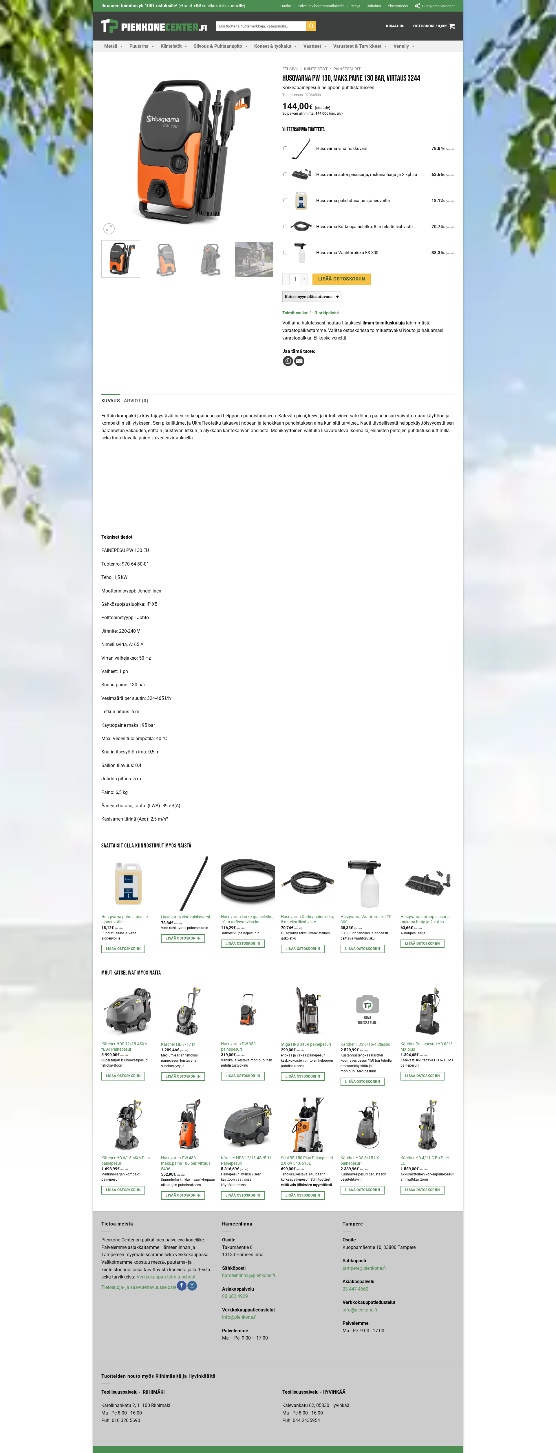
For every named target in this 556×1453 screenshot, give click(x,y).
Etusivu (290, 69)
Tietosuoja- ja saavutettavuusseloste (138, 1287)
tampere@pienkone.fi (364, 1268)
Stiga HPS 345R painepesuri (306, 1044)
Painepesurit (347, 69)
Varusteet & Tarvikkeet (357, 46)
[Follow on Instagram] (192, 1286)
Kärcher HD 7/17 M (178, 1044)
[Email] (299, 361)
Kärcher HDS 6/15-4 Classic (365, 1044)
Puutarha (139, 46)
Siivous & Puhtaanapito (218, 46)
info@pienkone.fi (239, 1317)
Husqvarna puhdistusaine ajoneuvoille (124, 919)
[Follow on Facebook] (181, 1286)
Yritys (355, 6)
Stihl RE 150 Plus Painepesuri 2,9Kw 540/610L (307, 1160)
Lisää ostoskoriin (341, 279)
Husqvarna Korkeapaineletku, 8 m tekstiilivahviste (307, 919)
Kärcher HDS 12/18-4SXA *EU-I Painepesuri (124, 1046)
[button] (395, 26)
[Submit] (311, 26)
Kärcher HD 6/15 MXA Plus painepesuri (125, 1160)
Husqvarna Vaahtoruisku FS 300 (366, 919)
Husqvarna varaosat (438, 6)
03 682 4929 (235, 1296)
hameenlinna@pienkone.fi (248, 1275)
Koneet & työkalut (272, 46)
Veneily (401, 46)
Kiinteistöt (171, 46)
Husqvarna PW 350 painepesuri (238, 1046)
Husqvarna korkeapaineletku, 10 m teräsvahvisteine (247, 919)
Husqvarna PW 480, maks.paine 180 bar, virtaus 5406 (186, 1163)
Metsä (110, 46)
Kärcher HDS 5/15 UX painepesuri (360, 1160)
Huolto (285, 6)
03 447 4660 (355, 1289)
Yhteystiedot (398, 6)
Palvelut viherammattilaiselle (321, 6)
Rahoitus (374, 6)
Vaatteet (312, 46)
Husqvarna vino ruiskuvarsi (185, 917)
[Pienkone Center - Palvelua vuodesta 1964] (154, 26)
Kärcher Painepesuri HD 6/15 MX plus (426, 1046)
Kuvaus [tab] (110, 400)
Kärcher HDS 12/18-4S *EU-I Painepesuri (246, 1160)
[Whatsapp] (288, 361)
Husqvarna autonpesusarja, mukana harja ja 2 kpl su (425, 919)
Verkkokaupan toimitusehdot (166, 1277)
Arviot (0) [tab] (136, 400)
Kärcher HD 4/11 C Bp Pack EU (425, 1160)
